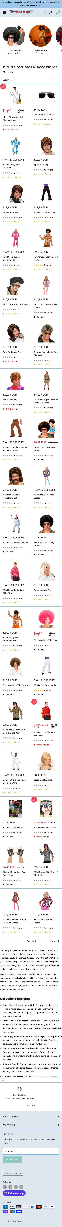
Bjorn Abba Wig (41, 164)
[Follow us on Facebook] (5, 1187)
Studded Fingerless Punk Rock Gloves (15, 873)
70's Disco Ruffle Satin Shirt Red (44, 734)
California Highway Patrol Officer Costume (46, 401)
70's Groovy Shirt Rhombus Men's (11, 639)
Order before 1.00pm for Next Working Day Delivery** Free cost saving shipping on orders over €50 (31, 3)
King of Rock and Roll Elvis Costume (13, 118)
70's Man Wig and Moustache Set (11, 496)
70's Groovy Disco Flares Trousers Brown (15, 449)
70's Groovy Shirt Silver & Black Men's (46, 873)
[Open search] (45, 12)
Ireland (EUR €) (10, 1173)
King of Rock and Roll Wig (15, 304)
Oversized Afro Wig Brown (15, 685)
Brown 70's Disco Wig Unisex (44, 449)
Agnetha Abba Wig (42, 590)
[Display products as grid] (53, 80)
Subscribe (12, 1159)
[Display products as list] (58, 80)
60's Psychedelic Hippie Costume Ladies (14, 921)
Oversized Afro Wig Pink (45, 640)
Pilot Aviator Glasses (44, 114)
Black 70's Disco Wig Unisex (44, 544)
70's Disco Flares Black (45, 212)
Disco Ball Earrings (43, 780)
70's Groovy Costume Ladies (44, 496)
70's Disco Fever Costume (15, 542)
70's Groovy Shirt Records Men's (46, 258)
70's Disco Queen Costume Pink (11, 258)
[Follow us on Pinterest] (21, 1187)
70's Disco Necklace (12, 827)
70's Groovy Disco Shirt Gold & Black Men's (14, 731)
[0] (57, 12)
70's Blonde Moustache (45, 827)
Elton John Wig (10, 399)
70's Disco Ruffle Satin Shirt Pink (13, 591)
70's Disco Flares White (45, 685)
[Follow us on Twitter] (10, 1187)
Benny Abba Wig (10, 212)
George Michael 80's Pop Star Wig (46, 353)
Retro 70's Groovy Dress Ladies (45, 306)
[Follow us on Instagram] (16, 1187)
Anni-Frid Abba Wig (12, 352)
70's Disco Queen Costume (11, 166)
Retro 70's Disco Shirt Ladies (44, 921)
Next (54, 941)
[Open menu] (4, 12)
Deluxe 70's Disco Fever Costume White (14, 781)
